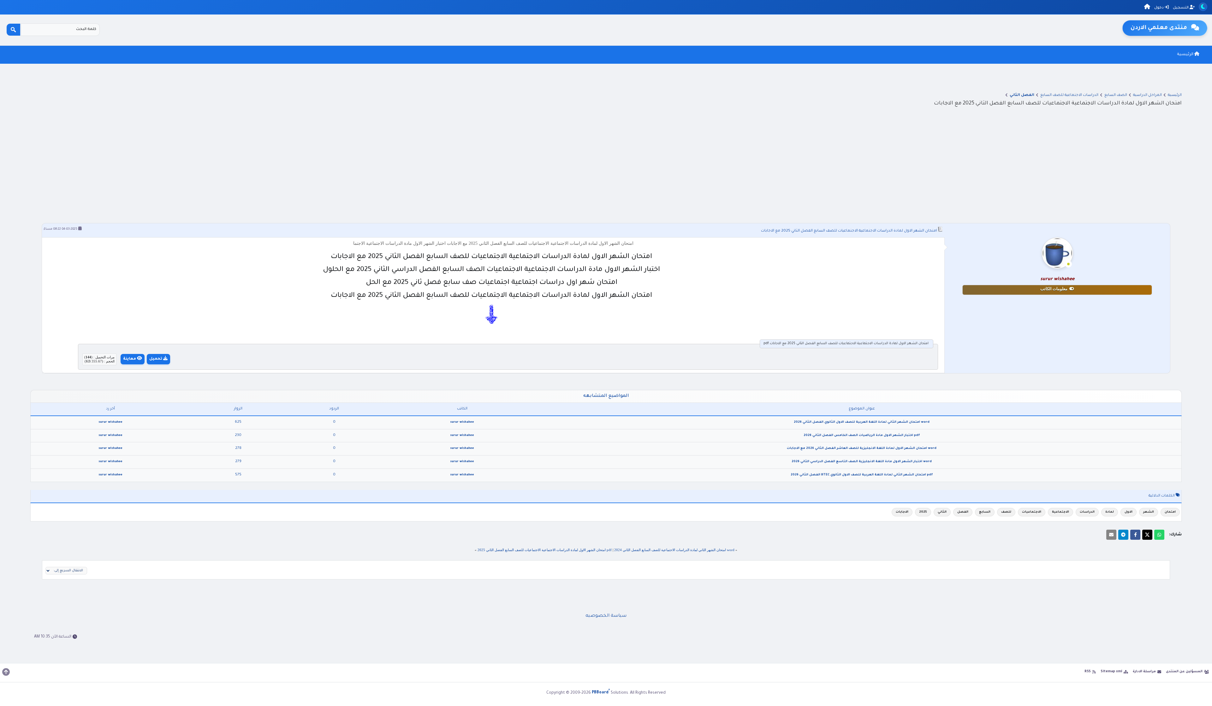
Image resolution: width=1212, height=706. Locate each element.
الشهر (1148, 512)
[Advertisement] (606, 165)
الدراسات (1087, 512)
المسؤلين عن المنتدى (1184, 672)
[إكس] (1147, 535)
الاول (1128, 512)
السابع (984, 512)
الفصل (962, 512)
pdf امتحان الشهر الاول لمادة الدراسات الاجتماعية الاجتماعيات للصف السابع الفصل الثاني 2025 (545, 550)
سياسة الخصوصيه (606, 616)
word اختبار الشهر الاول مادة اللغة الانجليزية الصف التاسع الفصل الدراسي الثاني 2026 (862, 461)
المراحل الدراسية (1147, 95)
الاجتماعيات (1031, 512)
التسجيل (1181, 8)
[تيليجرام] (1123, 535)
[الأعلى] (6, 672)
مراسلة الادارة (1144, 672)
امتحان (1170, 512)
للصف (1006, 512)
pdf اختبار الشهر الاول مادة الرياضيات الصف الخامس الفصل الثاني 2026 (862, 435)
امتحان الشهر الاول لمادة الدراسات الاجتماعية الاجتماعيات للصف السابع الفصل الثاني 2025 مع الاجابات (849, 231)
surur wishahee (462, 422)
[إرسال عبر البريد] (1111, 535)
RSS (1087, 672)
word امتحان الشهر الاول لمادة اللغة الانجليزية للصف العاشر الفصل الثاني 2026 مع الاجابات (861, 448)
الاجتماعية (1060, 512)
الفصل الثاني (1022, 95)
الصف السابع (1115, 95)
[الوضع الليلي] (1203, 7)
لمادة (1109, 512)
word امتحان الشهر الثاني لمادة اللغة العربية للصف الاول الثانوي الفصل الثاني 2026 (862, 422)
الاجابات (902, 512)
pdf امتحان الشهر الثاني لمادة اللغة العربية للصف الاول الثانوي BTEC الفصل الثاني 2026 (862, 475)
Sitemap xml (1111, 672)
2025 (923, 512)
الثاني (942, 512)
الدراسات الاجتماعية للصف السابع (1069, 95)
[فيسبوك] (1135, 535)
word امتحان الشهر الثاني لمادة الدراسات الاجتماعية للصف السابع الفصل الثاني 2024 (674, 550)
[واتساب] (1159, 535)
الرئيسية (1185, 54)
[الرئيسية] (1147, 8)
